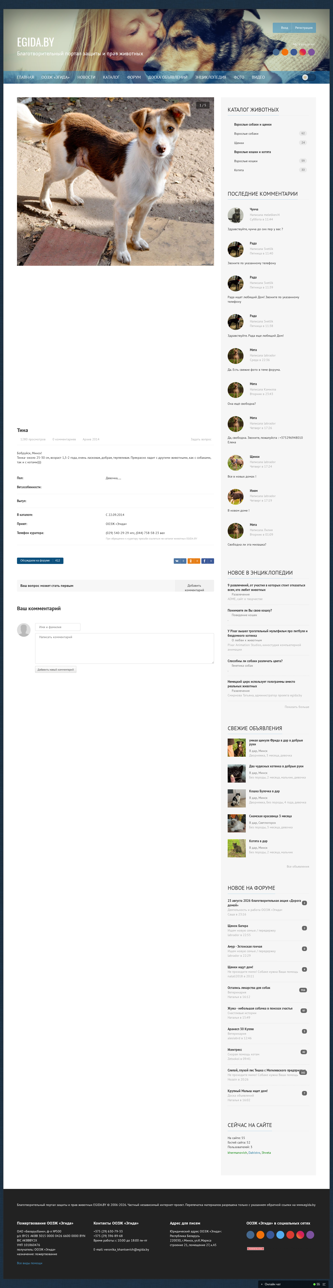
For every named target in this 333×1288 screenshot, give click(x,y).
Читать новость (166, 693)
